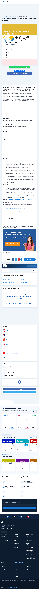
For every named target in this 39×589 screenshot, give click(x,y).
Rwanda (15, 583)
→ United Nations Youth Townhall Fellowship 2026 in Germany (14, 294)
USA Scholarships (4, 537)
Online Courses (16, 573)
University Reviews (17, 547)
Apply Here (29, 259)
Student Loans (16, 566)
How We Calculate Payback (30, 558)
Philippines (2, 581)
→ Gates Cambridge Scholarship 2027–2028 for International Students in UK (17, 296)
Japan (10, 16)
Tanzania (28, 581)
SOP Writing (3, 569)
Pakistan (17, 580)
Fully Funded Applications (5, 565)
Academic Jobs (16, 570)
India (12, 580)
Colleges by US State (29, 550)
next (34, 270)
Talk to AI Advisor (20, 70)
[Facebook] (2, 532)
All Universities (16, 536)
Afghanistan (24, 581)
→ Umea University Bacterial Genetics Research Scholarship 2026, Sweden (17, 301)
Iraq (36, 581)
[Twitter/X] (4, 532)
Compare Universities (17, 544)
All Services (3, 562)
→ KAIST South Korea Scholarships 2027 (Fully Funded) (13, 291)
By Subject (2, 543)
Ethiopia (14, 581)
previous (5, 270)
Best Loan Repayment (29, 557)
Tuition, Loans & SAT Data (30, 548)
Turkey (34, 581)
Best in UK (15, 540)
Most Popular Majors (29, 547)
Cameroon (6, 583)
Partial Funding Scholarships (8, 282)
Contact (27, 565)
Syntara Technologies (13, 587)
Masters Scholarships (7, 279)
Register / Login (28, 566)
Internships (15, 569)
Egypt (11, 581)
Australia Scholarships (4, 540)
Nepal (27, 580)
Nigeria (25, 580)
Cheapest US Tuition (29, 554)
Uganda (31, 581)
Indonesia (33, 580)
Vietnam (30, 580)
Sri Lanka (20, 581)
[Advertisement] (19, 10)
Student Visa (16, 563)
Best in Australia (16, 543)
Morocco (17, 581)
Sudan (13, 583)
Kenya (9, 581)
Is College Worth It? (29, 536)
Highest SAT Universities (30, 555)
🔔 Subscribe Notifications (18, 562)
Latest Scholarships (4, 536)
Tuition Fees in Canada (30, 551)
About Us (27, 563)
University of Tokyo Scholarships (26, 282)
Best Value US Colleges (30, 537)
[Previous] (34, 411)
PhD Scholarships (23, 279)
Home (3, 16)
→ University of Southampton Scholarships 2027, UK (12, 298)
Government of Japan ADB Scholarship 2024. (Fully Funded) (20, 199)
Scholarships (7, 16)
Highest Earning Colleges (30, 540)
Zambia (10, 583)
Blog (27, 562)
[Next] (36, 411)
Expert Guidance (3, 566)
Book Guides (16, 576)
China (15, 580)
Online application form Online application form (16, 223)
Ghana (6, 581)
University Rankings (17, 537)
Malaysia (18, 583)
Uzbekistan (22, 583)
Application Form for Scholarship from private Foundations (16, 208)
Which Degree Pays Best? (30, 544)
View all (31, 437)
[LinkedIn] (6, 532)
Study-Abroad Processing (5, 563)
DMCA (27, 569)
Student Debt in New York (30, 543)
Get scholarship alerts (19, 507)
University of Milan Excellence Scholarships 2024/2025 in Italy (22, 136)
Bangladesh (21, 580)
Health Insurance (16, 565)
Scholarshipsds (24, 73)
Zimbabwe (2, 583)
